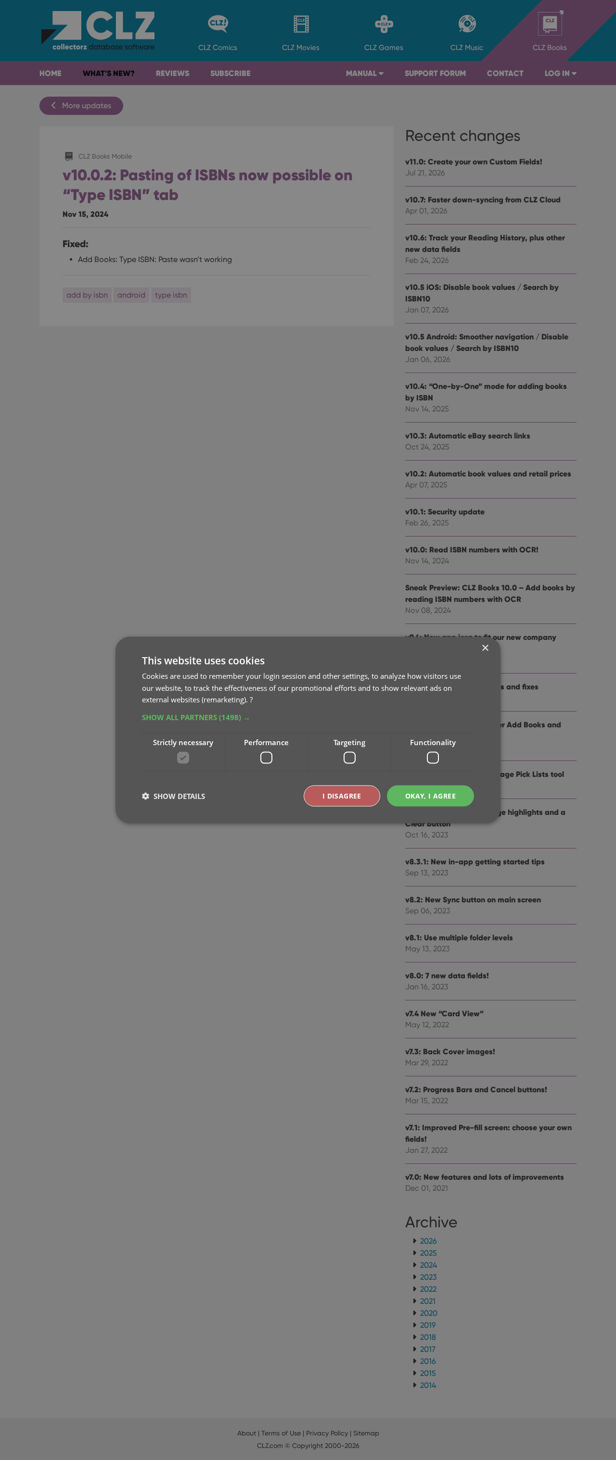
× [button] (484, 647)
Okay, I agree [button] (430, 795)
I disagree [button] (341, 795)
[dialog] (308, 730)
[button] (308, 717)
